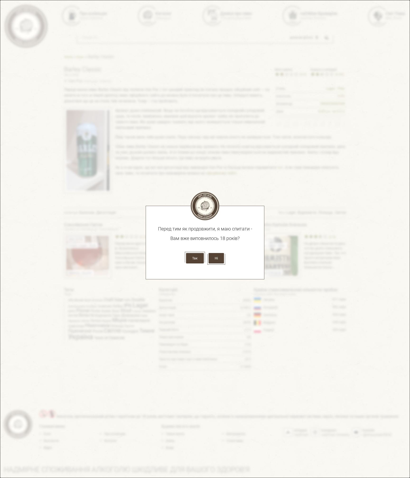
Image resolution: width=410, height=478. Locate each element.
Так (195, 258)
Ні (216, 258)
